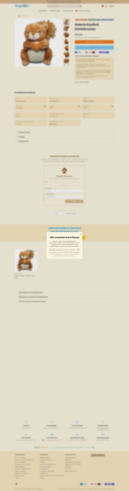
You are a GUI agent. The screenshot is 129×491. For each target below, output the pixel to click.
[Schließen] (80, 234)
